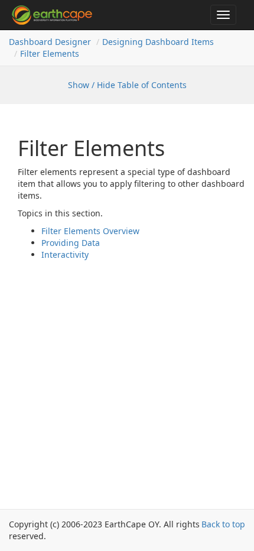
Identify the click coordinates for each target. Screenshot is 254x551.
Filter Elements (49, 53)
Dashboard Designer (50, 41)
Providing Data (70, 242)
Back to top (223, 524)
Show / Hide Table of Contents (127, 84)
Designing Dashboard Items (158, 41)
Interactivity (65, 254)
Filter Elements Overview (90, 230)
